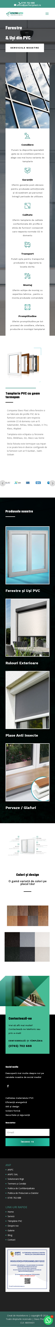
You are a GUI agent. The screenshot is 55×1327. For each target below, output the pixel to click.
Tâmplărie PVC (15, 1221)
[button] (48, 1320)
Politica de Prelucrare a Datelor (23, 1193)
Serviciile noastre (24, 48)
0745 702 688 (14, 1197)
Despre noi (13, 1225)
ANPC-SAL (13, 1174)
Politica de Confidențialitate (21, 1188)
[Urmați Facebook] (8, 1086)
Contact (11, 1239)
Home (11, 1211)
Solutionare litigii (16, 1178)
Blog (10, 1235)
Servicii (11, 1216)
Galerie (11, 1230)
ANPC (10, 1169)
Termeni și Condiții (17, 1183)
